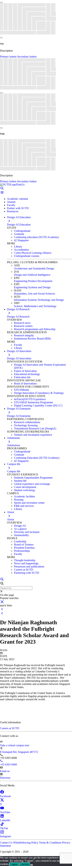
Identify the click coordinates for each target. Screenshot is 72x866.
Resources (12, 211)
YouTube (5, 812)
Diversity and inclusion (26, 532)
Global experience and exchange (32, 483)
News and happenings (26, 563)
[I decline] (31, 864)
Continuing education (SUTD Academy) (36, 237)
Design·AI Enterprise (19, 415)
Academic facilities (24, 496)
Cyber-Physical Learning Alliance (32, 252)
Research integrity (24, 335)
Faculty (11, 205)
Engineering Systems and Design (32, 287)
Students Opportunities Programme (33, 477)
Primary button (8, 56)
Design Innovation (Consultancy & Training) (38, 392)
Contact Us (6, 842)
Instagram (5, 836)
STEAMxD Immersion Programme (33, 402)
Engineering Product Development (33, 281)
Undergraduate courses (26, 255)
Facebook (5, 796)
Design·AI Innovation (19, 358)
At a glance (20, 528)
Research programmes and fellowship (34, 329)
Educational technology (27, 374)
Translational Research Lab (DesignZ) (35, 428)
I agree (13, 864)
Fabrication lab (22, 377)
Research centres (23, 326)
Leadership (20, 541)
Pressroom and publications (29, 566)
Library (18, 246)
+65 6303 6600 (8, 764)
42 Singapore (21, 240)
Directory (5, 777)
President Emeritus (24, 547)
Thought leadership (24, 560)
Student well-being (24, 490)
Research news (22, 322)
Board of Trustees (24, 544)
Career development (25, 487)
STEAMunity (21, 389)
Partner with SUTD (18, 208)
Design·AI (20, 525)
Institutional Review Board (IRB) (32, 338)
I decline (24, 864)
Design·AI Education (19, 224)
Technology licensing (26, 425)
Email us (5, 771)
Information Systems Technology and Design (39, 299)
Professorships (22, 550)
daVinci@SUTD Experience (30, 399)
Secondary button (27, 56)
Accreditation (21, 249)
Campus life (13, 471)
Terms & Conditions (50, 842)
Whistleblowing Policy (26, 842)
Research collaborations (27, 422)
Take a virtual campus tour (14, 745)
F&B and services (24, 505)
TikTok (4, 828)
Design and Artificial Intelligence (32, 274)
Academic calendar (17, 198)
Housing (18, 499)
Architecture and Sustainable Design (34, 268)
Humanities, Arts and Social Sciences (34, 293)
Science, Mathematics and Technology (35, 306)
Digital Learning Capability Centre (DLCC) (38, 405)
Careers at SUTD (23, 569)
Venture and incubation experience (33, 434)
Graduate (19, 233)
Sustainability (21, 535)
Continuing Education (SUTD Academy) (36, 457)
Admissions (13, 445)
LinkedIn (5, 820)
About (10, 519)
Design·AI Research (18, 316)
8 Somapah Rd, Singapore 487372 (19, 751)
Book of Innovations (25, 383)
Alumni (11, 201)
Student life (20, 480)
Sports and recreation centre (29, 502)
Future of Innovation (25, 370)
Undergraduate (22, 230)
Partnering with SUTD (26, 572)
